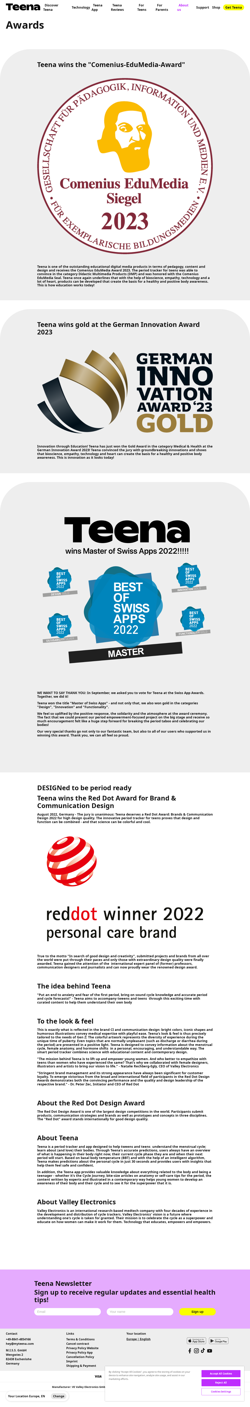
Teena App (97, 7)
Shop (216, 7)
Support (202, 7)
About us (183, 7)
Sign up (197, 1312)
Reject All (221, 1382)
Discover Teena (50, 7)
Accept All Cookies (221, 1373)
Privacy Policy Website (82, 1348)
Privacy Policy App (79, 1352)
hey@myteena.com (20, 1344)
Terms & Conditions (80, 1339)
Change (58, 1396)
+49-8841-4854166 (18, 1339)
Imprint (72, 1361)
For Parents (162, 7)
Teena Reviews (117, 7)
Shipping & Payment (81, 1366)
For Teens (141, 7)
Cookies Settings (221, 1391)
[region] (174, 1383)
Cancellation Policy (80, 1357)
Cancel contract (77, 1344)
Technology (81, 7)
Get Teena (233, 7)
